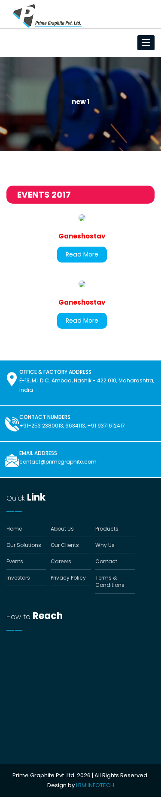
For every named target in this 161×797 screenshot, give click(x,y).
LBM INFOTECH (95, 785)
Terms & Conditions (110, 581)
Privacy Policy (68, 577)
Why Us (105, 545)
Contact (106, 561)
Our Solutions (23, 545)
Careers (61, 561)
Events (14, 561)
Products (106, 528)
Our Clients (65, 545)
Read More (82, 254)
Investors (18, 577)
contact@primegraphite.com (58, 461)
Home (14, 528)
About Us (62, 528)
